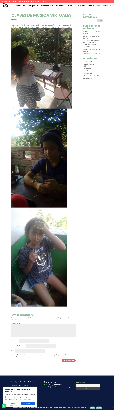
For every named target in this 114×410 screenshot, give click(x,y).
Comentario (16, 323)
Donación (86, 61)
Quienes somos (21, 6)
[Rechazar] (112, 407)
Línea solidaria (80, 6)
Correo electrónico (18, 346)
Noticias (87, 69)
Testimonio (87, 78)
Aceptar (92, 407)
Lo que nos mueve (47, 6)
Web (13, 351)
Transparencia (33, 6)
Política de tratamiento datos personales (20, 399)
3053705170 (58, 385)
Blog (85, 66)
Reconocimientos (90, 76)
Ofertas (86, 73)
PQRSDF (98, 6)
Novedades (60, 6)
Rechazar (99, 407)
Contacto (90, 6)
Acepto (28, 403)
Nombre (14, 341)
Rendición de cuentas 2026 (92, 54)
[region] (20, 397)
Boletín (87, 71)
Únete (70, 6)
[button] (4, 406)
